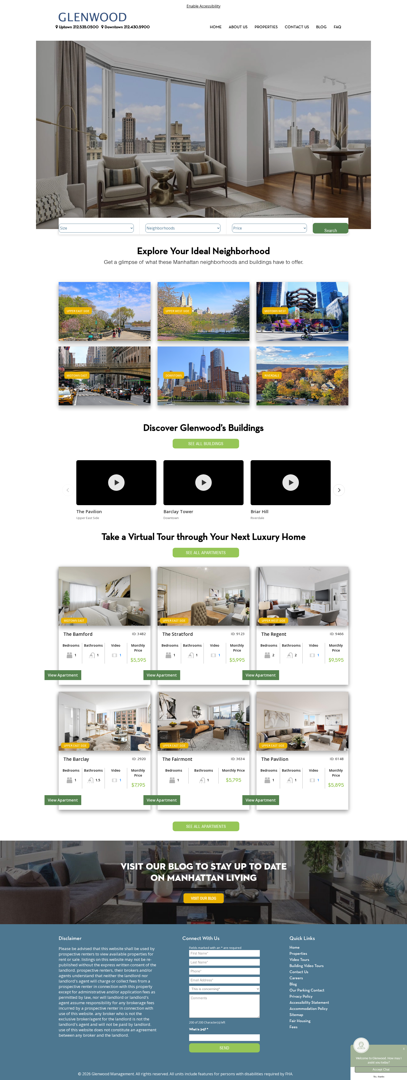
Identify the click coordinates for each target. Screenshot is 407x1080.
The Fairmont (177, 759)
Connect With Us (201, 938)
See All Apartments (206, 552)
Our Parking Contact (306, 990)
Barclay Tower (178, 511)
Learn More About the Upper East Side (104, 309)
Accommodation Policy (308, 1009)
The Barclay (76, 759)
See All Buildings (205, 443)
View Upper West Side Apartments (203, 314)
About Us (238, 27)
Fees (293, 1027)
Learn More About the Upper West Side (203, 309)
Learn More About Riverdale (302, 373)
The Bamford (78, 634)
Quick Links (302, 938)
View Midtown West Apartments (302, 314)
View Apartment (63, 675)
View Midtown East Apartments (104, 379)
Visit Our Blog (203, 898)
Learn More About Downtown (203, 373)
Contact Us (297, 27)
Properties (266, 27)
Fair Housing (299, 1021)
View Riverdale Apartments (302, 379)
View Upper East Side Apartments (104, 314)
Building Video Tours (306, 966)
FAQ (337, 27)
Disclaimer (70, 938)
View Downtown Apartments (203, 379)
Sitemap (296, 1015)
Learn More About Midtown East (104, 373)
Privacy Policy (301, 996)
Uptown (78, 27)
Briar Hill (260, 511)
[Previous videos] (68, 490)
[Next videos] (339, 490)
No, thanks (379, 1077)
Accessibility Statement (309, 1002)
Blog (321, 27)
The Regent (273, 634)
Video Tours (299, 960)
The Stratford (177, 634)
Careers (296, 978)
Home (216, 27)
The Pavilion (89, 511)
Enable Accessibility (203, 6)
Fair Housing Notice (311, 1073)
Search (330, 230)
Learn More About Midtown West (302, 309)
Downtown (127, 27)
